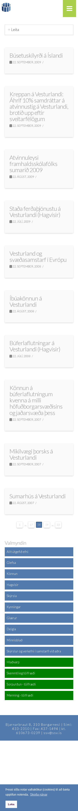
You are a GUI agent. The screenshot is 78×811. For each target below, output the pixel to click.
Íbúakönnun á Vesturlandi (25, 301)
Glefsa (11, 563)
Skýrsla (12, 596)
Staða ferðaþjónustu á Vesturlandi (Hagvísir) (35, 211)
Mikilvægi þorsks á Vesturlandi (31, 454)
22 (58, 524)
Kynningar (14, 607)
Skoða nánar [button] (38, 794)
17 (31, 524)
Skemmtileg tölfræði (21, 673)
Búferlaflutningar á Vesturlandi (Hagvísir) (34, 346)
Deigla (11, 629)
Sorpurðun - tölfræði (21, 684)
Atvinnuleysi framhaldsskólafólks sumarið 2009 (33, 163)
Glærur (12, 618)
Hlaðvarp (13, 662)
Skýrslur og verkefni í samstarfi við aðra (34, 651)
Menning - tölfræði (20, 695)
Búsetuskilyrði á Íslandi (36, 55)
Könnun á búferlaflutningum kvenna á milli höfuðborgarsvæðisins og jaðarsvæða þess (35, 400)
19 (46, 524)
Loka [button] (11, 804)
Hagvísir (13, 585)
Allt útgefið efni (17, 552)
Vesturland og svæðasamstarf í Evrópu (37, 256)
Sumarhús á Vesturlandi (37, 496)
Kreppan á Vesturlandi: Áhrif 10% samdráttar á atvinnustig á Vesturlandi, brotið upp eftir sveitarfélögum (38, 106)
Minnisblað (15, 640)
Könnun (12, 574)
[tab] (39, 30)
